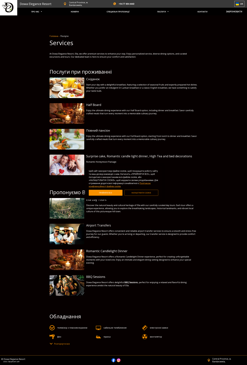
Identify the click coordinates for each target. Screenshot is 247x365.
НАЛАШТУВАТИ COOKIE (141, 193)
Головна (54, 36)
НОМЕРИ (75, 11)
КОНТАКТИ (202, 11)
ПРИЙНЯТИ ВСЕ (105, 193)
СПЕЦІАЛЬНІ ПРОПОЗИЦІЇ (118, 11)
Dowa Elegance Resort (35, 4)
